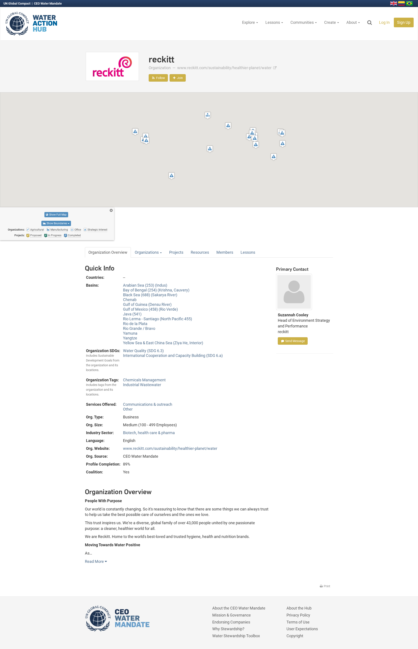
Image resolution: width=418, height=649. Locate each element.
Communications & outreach (147, 404)
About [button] (352, 22)
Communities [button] (302, 22)
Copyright (295, 636)
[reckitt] (112, 66)
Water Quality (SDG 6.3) (143, 350)
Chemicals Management (144, 380)
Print (326, 586)
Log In (384, 22)
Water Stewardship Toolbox (236, 636)
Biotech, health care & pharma (149, 432)
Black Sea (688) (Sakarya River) (150, 295)
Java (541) (132, 314)
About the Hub (299, 608)
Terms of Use (298, 622)
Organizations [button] (147, 252)
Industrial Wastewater (142, 384)
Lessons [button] (273, 22)
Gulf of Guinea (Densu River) (147, 304)
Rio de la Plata (135, 323)
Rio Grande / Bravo (139, 328)
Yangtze (130, 338)
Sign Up (403, 22)
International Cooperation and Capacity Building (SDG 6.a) (173, 355)
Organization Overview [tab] (107, 252)
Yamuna (130, 333)
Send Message (295, 341)
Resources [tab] (200, 252)
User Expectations (302, 629)
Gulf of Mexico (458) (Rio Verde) (150, 309)
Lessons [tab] (248, 252)
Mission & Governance (231, 615)
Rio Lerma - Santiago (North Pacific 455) (157, 319)
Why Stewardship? (228, 629)
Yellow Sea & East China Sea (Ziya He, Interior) (163, 343)
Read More (95, 561)
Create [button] (330, 22)
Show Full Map (58, 214)
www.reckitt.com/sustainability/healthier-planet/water (224, 67)
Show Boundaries (57, 223)
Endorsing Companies (231, 622)
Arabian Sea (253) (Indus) (145, 285)
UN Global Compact (17, 3)
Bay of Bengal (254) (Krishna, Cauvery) (156, 290)
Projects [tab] (176, 252)
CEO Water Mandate (48, 3)
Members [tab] (224, 252)
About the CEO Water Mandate (238, 608)
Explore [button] (249, 22)
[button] (207, 115)
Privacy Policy (298, 615)
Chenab (130, 299)
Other (128, 409)
